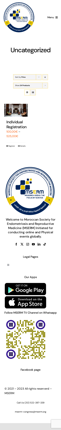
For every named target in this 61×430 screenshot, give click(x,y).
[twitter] (22, 244)
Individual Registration (16, 124)
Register (11, 146)
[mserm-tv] (25, 319)
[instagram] (27, 244)
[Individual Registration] (16, 110)
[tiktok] (44, 244)
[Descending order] (45, 77)
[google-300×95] (25, 284)
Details (23, 146)
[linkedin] (39, 244)
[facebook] (16, 244)
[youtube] (33, 244)
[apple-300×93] (25, 297)
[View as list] (33, 92)
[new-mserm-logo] (19, 3)
